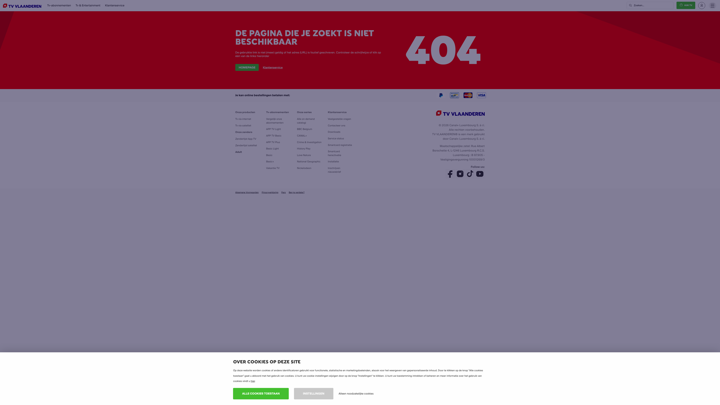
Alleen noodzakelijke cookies (356, 393)
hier (253, 381)
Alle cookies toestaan (261, 393)
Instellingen (313, 393)
